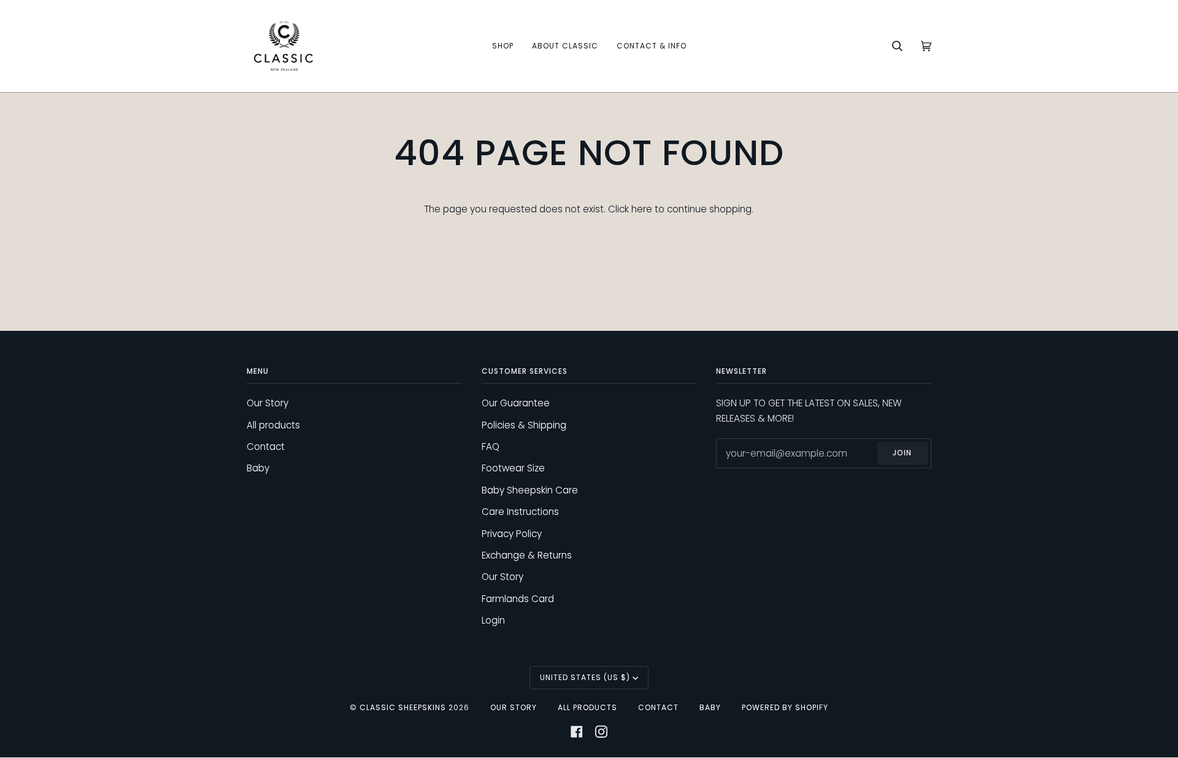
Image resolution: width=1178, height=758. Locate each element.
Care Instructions (520, 511)
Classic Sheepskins (403, 707)
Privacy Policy (512, 533)
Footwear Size (513, 468)
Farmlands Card (518, 598)
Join (902, 452)
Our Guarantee (516, 402)
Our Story (267, 402)
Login (493, 620)
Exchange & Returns (527, 555)
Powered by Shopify (785, 707)
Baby (258, 468)
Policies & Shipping (524, 425)
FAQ (490, 446)
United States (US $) (585, 677)
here (641, 209)
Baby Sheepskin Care (530, 490)
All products (273, 425)
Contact (266, 446)
